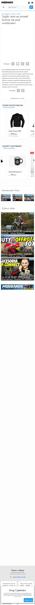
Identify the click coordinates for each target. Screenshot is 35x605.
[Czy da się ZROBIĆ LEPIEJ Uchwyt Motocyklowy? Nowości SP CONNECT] (17, 269)
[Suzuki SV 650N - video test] (29, 197)
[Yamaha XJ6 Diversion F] (17, 197)
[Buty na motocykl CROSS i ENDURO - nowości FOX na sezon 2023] (17, 246)
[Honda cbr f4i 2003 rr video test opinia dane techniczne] (6, 197)
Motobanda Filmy (10, 190)
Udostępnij (6, 64)
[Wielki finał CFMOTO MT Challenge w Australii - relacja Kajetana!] (17, 223)
